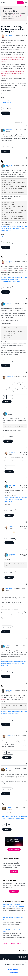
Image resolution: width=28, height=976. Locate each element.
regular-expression (13, 100)
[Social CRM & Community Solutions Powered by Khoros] (22, 950)
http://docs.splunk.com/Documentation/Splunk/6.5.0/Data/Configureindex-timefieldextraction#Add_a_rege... (14, 279)
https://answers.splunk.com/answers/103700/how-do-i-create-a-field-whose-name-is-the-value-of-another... (14, 228)
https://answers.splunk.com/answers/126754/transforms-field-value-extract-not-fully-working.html (14, 663)
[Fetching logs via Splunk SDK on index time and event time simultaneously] (26, 122)
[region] (14, 968)
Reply (5, 113)
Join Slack (14, 871)
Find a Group (14, 891)
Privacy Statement (13, 969)
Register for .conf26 (14, 849)
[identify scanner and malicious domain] (23, 122)
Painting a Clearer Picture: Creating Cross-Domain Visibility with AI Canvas (13, 905)
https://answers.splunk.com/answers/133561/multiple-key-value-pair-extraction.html (16, 499)
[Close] (25, 962)
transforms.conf (6, 102)
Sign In (20, 2)
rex (21, 100)
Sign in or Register (18, 15)
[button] (26, 23)
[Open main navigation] (26, 2)
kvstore (3, 100)
